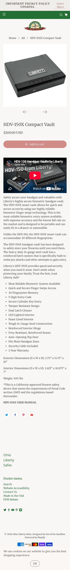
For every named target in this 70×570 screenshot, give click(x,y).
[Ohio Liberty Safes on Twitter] (4, 510)
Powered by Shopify (35, 537)
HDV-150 (22, 234)
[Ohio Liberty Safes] (35, 25)
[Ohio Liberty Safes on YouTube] (12, 510)
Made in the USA (13, 495)
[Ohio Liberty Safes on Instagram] (20, 510)
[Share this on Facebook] (15, 415)
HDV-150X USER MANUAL (20, 402)
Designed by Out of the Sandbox (48, 534)
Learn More (60, 5)
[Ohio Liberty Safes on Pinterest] (16, 510)
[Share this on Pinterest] (23, 415)
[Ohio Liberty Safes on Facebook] (8, 510)
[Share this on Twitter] (6, 415)
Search (7, 484)
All (23, 38)
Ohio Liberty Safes (22, 534)
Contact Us (10, 491)
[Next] (45, 111)
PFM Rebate (10, 499)
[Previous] (25, 111)
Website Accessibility (16, 488)
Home (12, 38)
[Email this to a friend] (32, 415)
